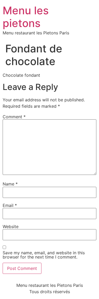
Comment (14, 117)
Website (10, 226)
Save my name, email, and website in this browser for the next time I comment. (44, 255)
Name (10, 184)
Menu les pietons (26, 17)
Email (10, 205)
